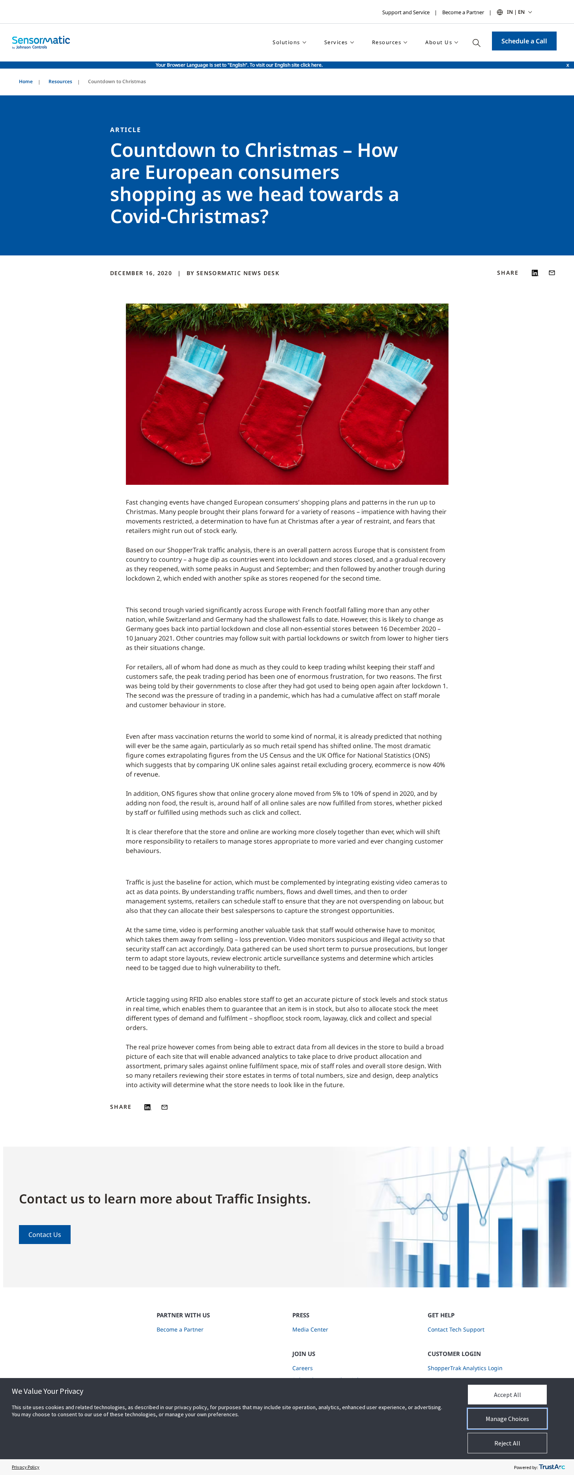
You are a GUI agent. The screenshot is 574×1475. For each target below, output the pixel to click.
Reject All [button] (507, 1443)
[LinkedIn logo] (535, 273)
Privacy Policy (25, 1467)
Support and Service (406, 12)
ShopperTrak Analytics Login (465, 1368)
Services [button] (336, 42)
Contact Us (44, 1234)
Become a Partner (463, 12)
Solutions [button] (286, 42)
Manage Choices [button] (507, 1419)
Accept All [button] (507, 1395)
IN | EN (516, 11)
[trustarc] (552, 1467)
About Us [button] (438, 42)
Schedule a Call (524, 41)
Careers (302, 1368)
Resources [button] (387, 42)
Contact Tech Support (456, 1329)
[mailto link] (551, 272)
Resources (60, 81)
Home (26, 81)
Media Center (310, 1329)
